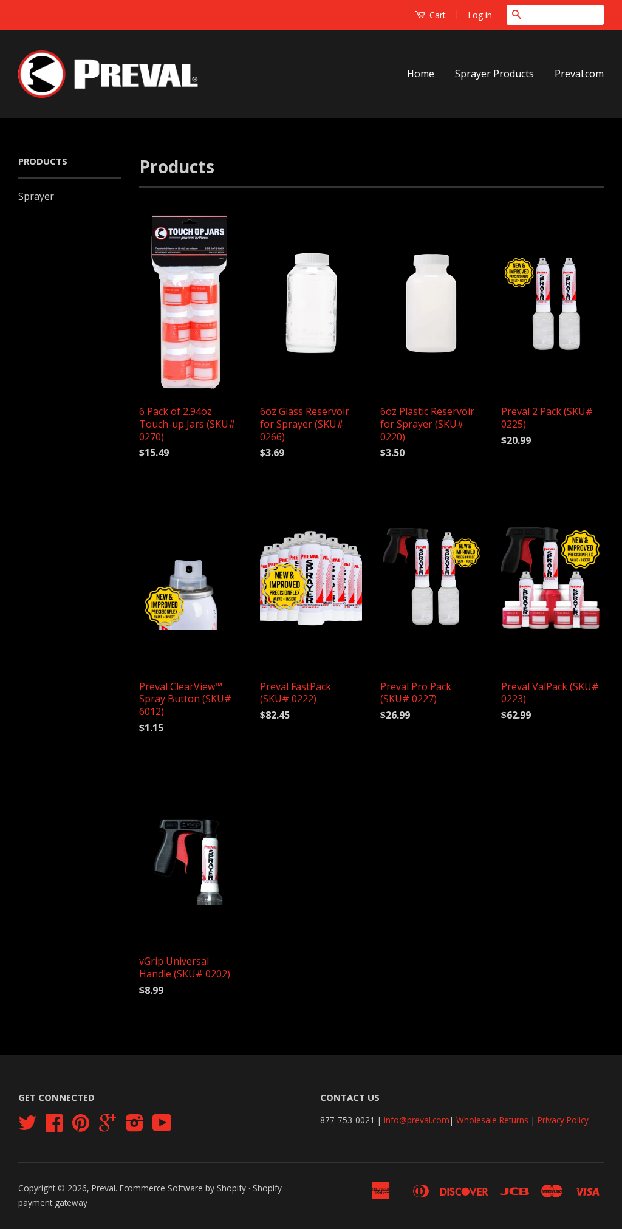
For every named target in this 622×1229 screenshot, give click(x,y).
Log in (480, 15)
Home (420, 73)
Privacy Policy (563, 1120)
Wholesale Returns (492, 1120)
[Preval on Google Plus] (107, 1126)
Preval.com (579, 73)
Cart (436, 15)
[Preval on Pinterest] (81, 1126)
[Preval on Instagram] (134, 1126)
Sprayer (36, 196)
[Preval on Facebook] (54, 1126)
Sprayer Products (494, 73)
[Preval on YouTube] (162, 1126)
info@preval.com (416, 1120)
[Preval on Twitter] (27, 1126)
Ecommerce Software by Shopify (183, 1188)
